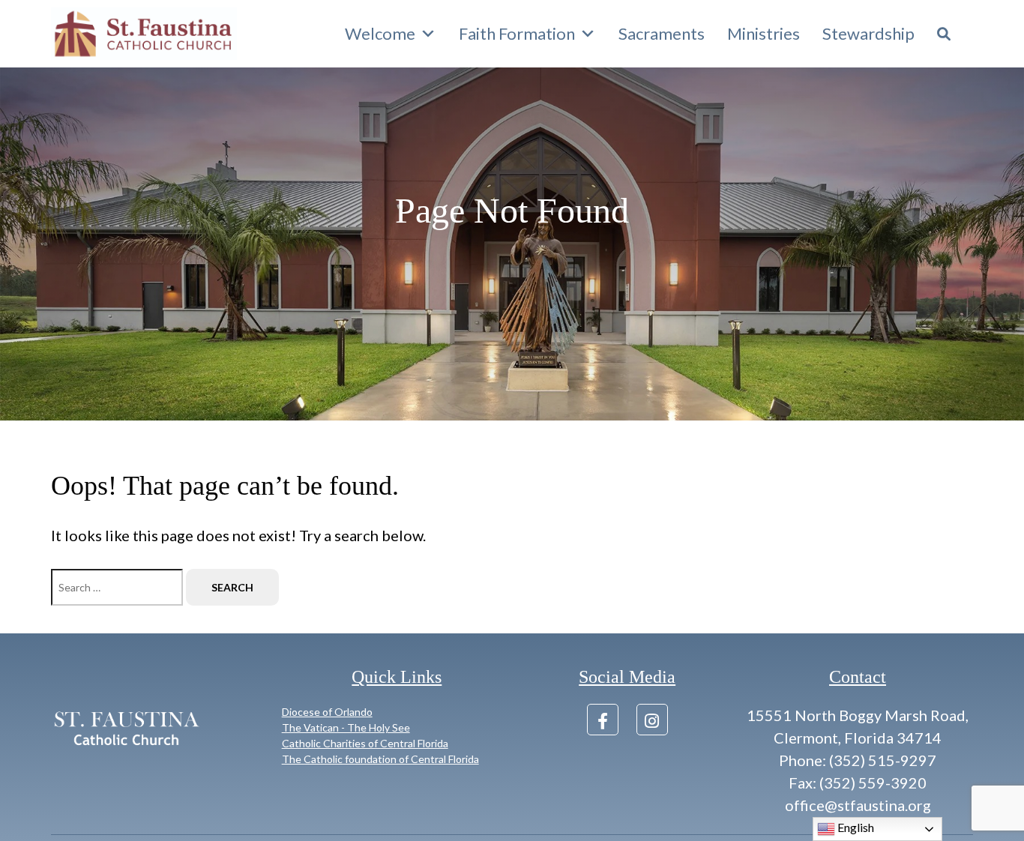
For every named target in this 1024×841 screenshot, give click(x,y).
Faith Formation (517, 33)
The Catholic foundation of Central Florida (380, 759)
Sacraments (661, 33)
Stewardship (868, 33)
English (854, 827)
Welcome (380, 33)
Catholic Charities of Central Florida (365, 743)
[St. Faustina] (144, 33)
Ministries (763, 33)
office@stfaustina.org (858, 805)
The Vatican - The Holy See (346, 727)
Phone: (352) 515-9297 (857, 760)
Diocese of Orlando (327, 711)
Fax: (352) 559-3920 (858, 783)
